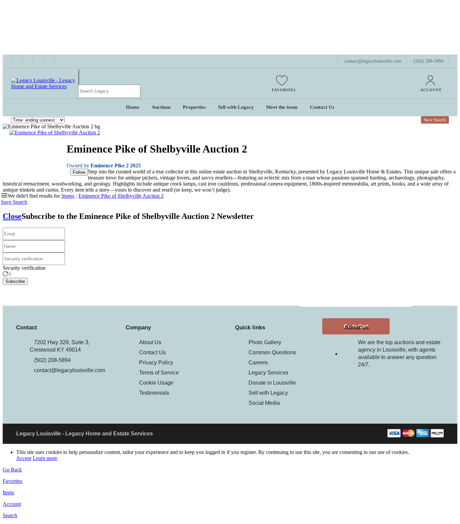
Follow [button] (79, 172)
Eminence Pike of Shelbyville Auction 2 (121, 196)
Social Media (264, 403)
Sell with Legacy (268, 393)
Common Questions (272, 352)
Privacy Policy (156, 362)
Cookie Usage (156, 383)
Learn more (45, 458)
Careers (258, 362)
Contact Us (152, 352)
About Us (150, 342)
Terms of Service (159, 372)
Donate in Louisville (272, 383)
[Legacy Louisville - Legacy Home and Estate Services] (44, 86)
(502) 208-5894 (428, 61)
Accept (23, 458)
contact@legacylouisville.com (69, 370)
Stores (67, 196)
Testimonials (154, 393)
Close (12, 216)
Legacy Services (268, 372)
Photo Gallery (265, 342)
